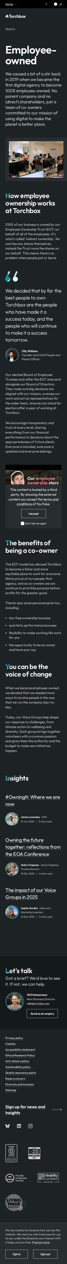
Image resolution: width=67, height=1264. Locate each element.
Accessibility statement (20, 1049)
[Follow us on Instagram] (30, 1126)
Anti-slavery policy (17, 1061)
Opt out (45, 1254)
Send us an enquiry (42, 1013)
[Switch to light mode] (53, 4)
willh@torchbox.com (38, 1003)
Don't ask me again (35, 523)
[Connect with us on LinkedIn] (19, 1126)
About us (10, 28)
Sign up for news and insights (25, 1109)
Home (9, 4)
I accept (34, 513)
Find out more (41, 1242)
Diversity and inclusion (19, 1084)
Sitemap (10, 1090)
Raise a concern (15, 1078)
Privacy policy (14, 1038)
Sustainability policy (18, 1067)
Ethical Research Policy (20, 1055)
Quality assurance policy (20, 1072)
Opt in (17, 1254)
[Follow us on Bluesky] (7, 1126)
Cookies (10, 1043)
